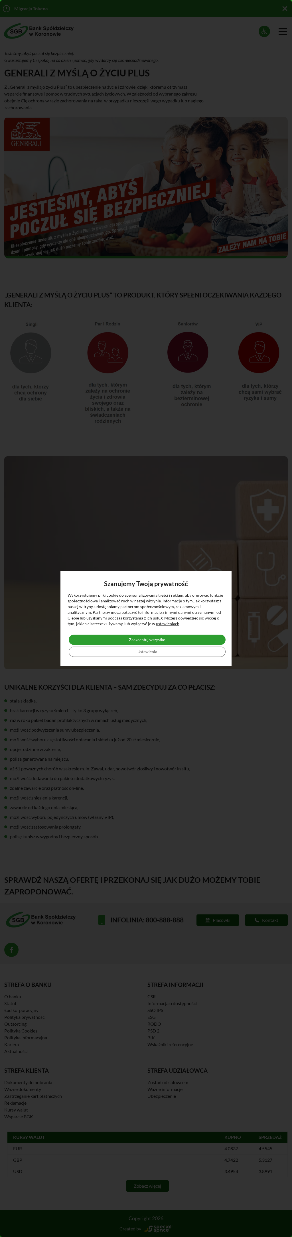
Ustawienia (147, 651)
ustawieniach (167, 623)
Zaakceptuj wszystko (147, 639)
